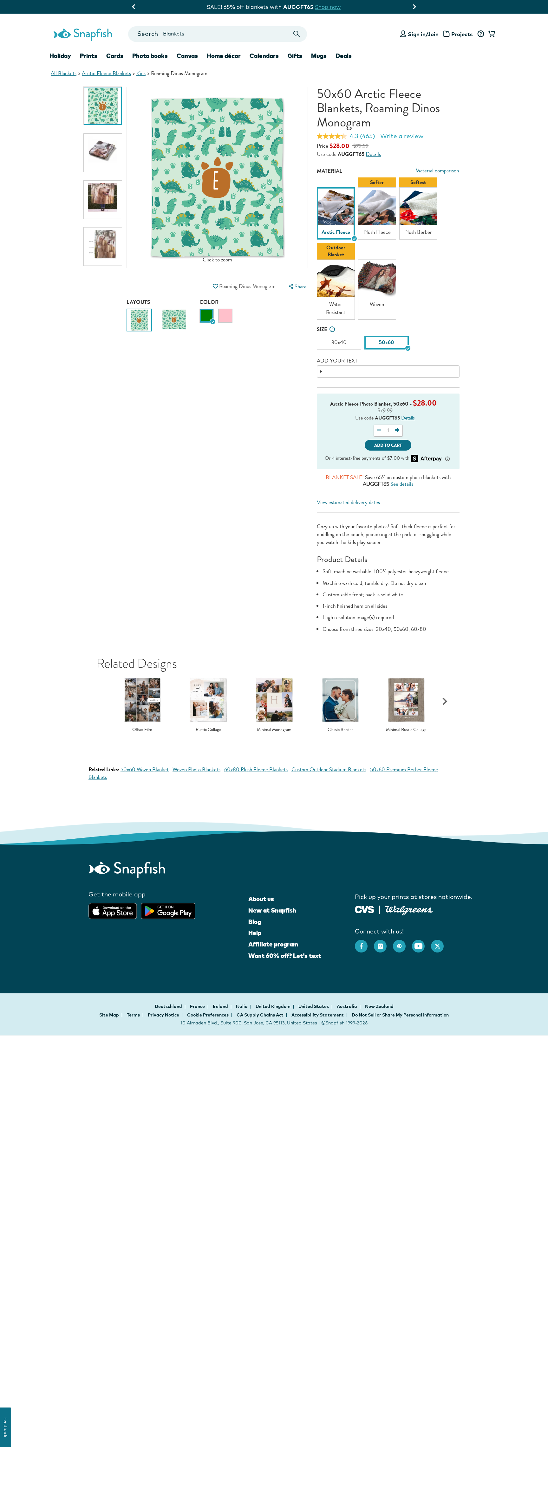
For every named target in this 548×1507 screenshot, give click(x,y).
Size (322, 329)
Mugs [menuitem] (319, 56)
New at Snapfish (272, 910)
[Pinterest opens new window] (402, 943)
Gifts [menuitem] (295, 56)
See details (401, 484)
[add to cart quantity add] (397, 430)
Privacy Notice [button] (163, 1015)
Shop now (337, 6)
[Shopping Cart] (490, 34)
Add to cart (388, 445)
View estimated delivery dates (348, 502)
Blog (254, 922)
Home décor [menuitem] (224, 56)
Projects (462, 34)
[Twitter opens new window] (440, 943)
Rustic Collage (208, 730)
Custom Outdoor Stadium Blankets (328, 769)
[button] (215, 286)
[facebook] (364, 943)
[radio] (206, 316)
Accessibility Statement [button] (317, 1015)
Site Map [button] (109, 1015)
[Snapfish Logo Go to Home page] (82, 34)
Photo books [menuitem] (150, 56)
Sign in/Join (423, 34)
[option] (103, 106)
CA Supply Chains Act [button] (260, 1015)
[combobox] (217, 34)
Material (329, 171)
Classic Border (340, 730)
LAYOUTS (138, 302)
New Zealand (379, 1006)
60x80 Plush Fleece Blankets (256, 769)
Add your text (337, 360)
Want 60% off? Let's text (284, 955)
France (198, 1006)
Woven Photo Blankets (196, 769)
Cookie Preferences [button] (208, 1015)
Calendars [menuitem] (264, 56)
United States (314, 1006)
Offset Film (142, 730)
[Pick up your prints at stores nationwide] (364, 908)
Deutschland (169, 1006)
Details (373, 154)
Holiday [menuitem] (60, 56)
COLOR (209, 302)
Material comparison (437, 171)
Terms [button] (133, 1015)
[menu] (297, 287)
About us (261, 899)
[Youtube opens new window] (421, 943)
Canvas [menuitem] (187, 56)
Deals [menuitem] (344, 56)
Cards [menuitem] (114, 56)
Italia (242, 1006)
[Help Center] (480, 34)
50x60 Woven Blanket (145, 769)
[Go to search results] (296, 34)
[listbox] (388, 250)
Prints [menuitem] (88, 56)
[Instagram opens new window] (383, 943)
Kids (141, 73)
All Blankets (63, 73)
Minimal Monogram (274, 730)
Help (254, 933)
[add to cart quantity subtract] (379, 430)
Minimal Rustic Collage (406, 730)
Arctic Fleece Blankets (106, 73)
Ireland (221, 1006)
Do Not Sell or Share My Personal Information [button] (400, 1015)
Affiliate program (273, 944)
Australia (347, 1006)
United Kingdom (273, 1006)
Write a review (401, 136)
